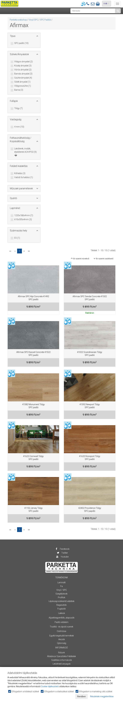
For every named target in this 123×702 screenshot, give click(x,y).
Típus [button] (12, 36)
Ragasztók (61, 605)
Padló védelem (61, 622)
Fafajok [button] (14, 101)
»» (29, 251)
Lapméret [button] (15, 208)
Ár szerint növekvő (81, 258)
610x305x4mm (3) (23, 219)
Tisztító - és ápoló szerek (61, 626)
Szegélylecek (62, 594)
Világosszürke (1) (22, 86)
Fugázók (61, 608)
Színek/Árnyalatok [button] (19, 54)
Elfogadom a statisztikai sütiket (59, 691)
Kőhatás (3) (19, 173)
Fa (61, 586)
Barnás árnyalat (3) (23, 73)
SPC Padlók (45, 20)
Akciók (61, 639)
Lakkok (61, 613)
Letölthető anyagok (61, 664)
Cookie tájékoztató (50, 686)
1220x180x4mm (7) (23, 215)
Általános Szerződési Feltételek (61, 656)
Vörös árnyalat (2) (23, 69)
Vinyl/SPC (33, 20)
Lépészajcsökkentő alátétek (61, 601)
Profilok (61, 597)
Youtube (64, 557)
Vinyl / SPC (61, 590)
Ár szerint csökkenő (104, 258)
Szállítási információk (61, 660)
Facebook (64, 549)
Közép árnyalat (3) (23, 65)
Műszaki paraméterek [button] (21, 188)
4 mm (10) (19, 127)
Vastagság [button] (15, 119)
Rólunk (61, 652)
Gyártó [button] (13, 198)
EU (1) (17, 238)
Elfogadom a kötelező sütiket (25, 691)
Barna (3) (18, 90)
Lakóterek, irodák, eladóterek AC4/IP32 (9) (25, 150)
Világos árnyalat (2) (23, 61)
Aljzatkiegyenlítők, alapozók (61, 617)
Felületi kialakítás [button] (19, 166)
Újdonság (61, 643)
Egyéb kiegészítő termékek (61, 635)
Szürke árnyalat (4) (23, 78)
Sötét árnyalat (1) (22, 82)
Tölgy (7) (18, 108)
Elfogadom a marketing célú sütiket (95, 691)
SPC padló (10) (21, 43)
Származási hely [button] (18, 230)
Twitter (64, 553)
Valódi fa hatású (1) (23, 177)
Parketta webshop (18, 20)
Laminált (61, 582)
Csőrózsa (61, 631)
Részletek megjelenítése (102, 696)
